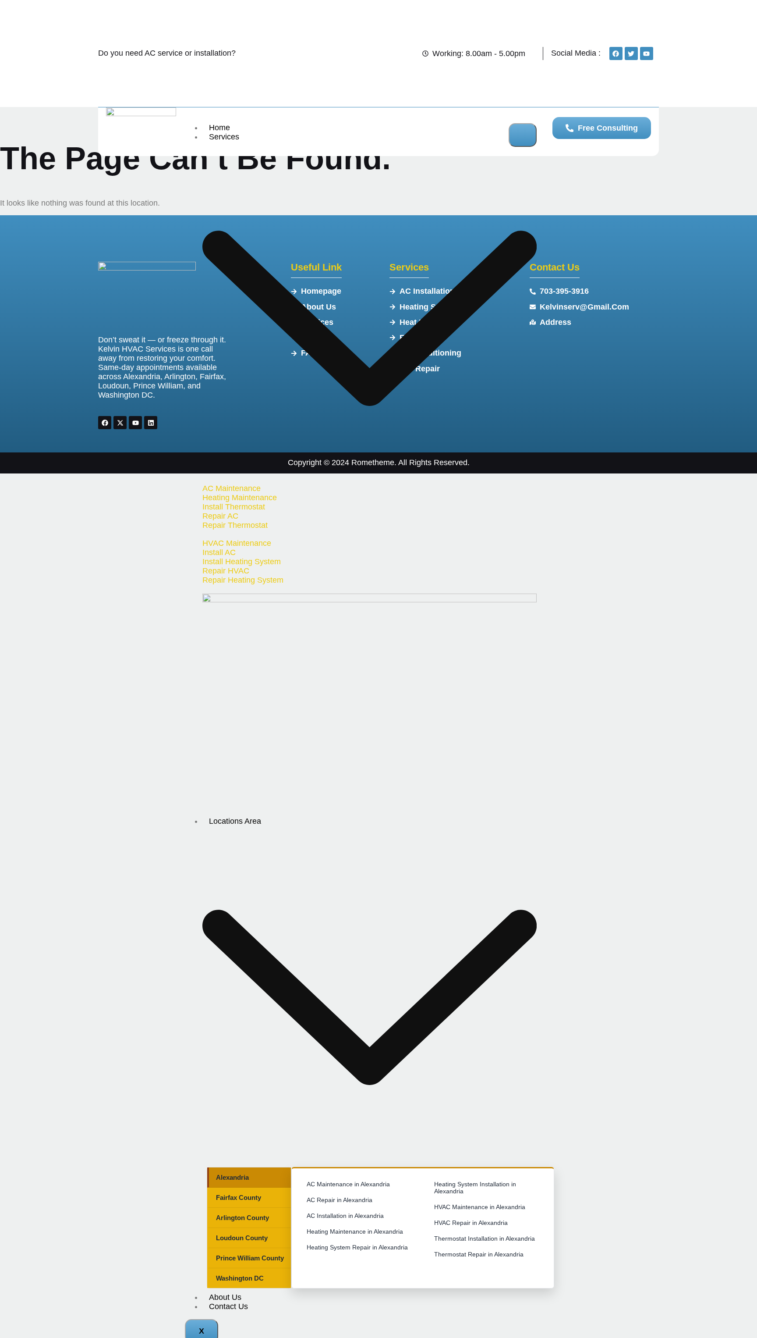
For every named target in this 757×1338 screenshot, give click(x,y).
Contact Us (228, 1306)
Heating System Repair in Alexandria (357, 1247)
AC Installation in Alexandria (345, 1215)
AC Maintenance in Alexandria (348, 1184)
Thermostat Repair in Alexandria (479, 1254)
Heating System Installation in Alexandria (475, 1188)
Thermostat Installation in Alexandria (484, 1238)
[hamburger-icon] (523, 135)
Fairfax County (238, 1197)
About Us (225, 1297)
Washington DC (240, 1278)
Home (219, 127)
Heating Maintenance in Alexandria (355, 1231)
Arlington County (242, 1217)
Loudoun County (242, 1238)
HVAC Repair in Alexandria (471, 1222)
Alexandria (232, 1177)
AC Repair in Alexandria (339, 1199)
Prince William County (250, 1258)
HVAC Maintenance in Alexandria (479, 1206)
